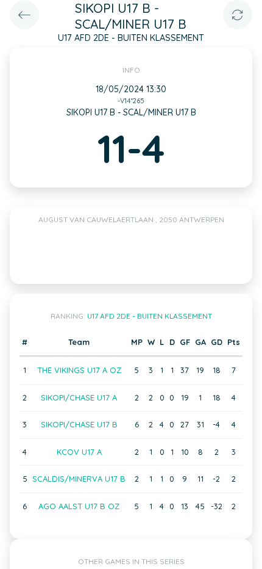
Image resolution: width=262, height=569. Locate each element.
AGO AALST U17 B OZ (78, 506)
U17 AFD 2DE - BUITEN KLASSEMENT (149, 316)
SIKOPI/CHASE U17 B (79, 424)
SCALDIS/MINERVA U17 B (79, 479)
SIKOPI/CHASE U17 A (79, 397)
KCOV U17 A (79, 452)
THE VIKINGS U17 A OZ (79, 370)
